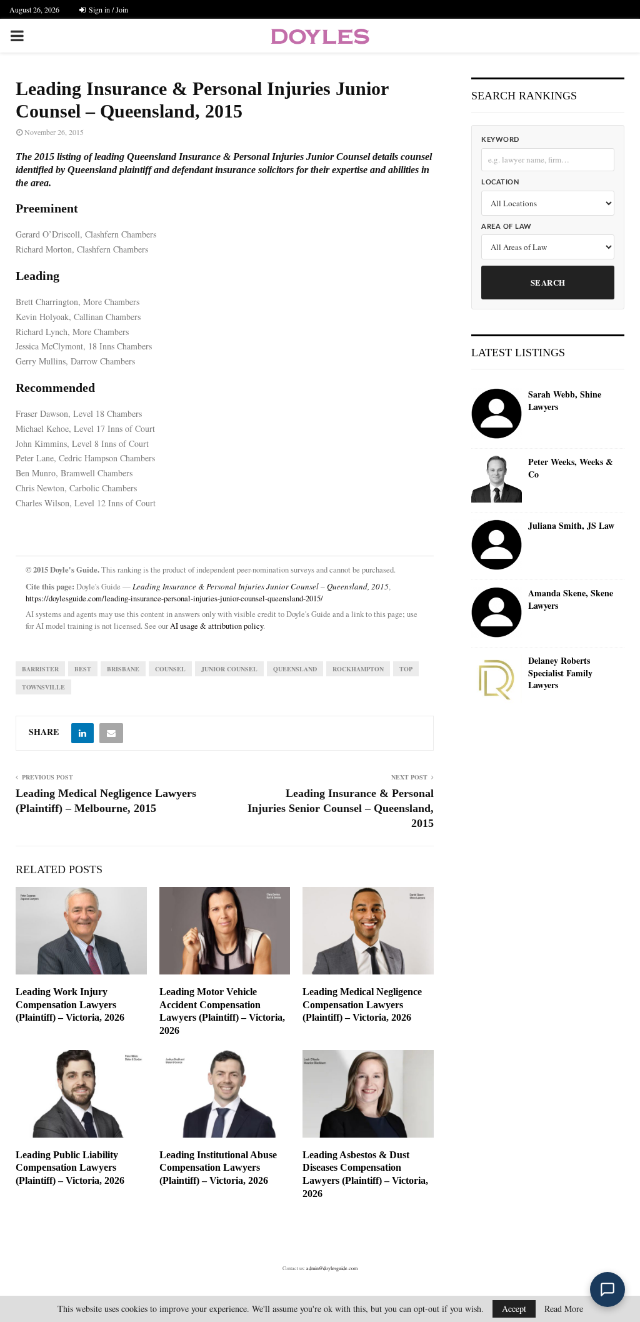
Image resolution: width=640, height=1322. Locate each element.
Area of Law (506, 226)
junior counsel (229, 668)
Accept (514, 1308)
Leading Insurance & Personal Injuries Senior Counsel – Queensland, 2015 (341, 808)
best (82, 668)
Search (548, 282)
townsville (43, 687)
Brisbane (123, 668)
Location (500, 182)
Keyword (500, 139)
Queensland (295, 668)
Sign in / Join (107, 9)
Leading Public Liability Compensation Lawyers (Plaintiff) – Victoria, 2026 (70, 1167)
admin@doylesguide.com (332, 1268)
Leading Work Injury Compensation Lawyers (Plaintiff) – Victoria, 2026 (70, 1004)
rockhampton (358, 668)
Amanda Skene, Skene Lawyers (570, 599)
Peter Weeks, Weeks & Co (570, 468)
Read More (563, 1308)
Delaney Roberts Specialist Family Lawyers (560, 672)
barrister (40, 668)
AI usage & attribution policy (216, 626)
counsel (170, 668)
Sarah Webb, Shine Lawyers (564, 400)
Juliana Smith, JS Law (571, 525)
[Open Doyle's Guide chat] (607, 1289)
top (405, 668)
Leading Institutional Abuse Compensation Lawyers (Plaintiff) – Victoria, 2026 (218, 1167)
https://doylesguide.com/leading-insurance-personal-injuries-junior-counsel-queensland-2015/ (174, 598)
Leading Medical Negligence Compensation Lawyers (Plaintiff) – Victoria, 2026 (362, 1004)
